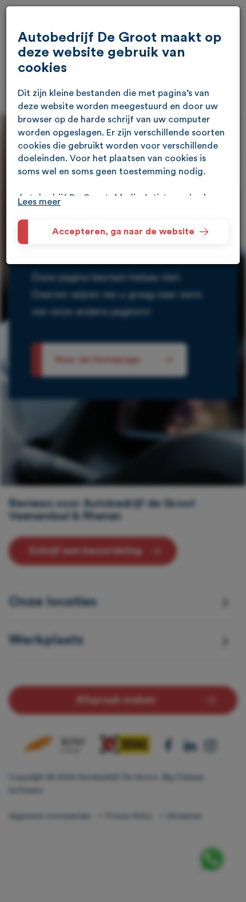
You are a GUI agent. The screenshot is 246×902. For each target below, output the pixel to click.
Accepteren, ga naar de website (123, 231)
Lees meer (39, 201)
